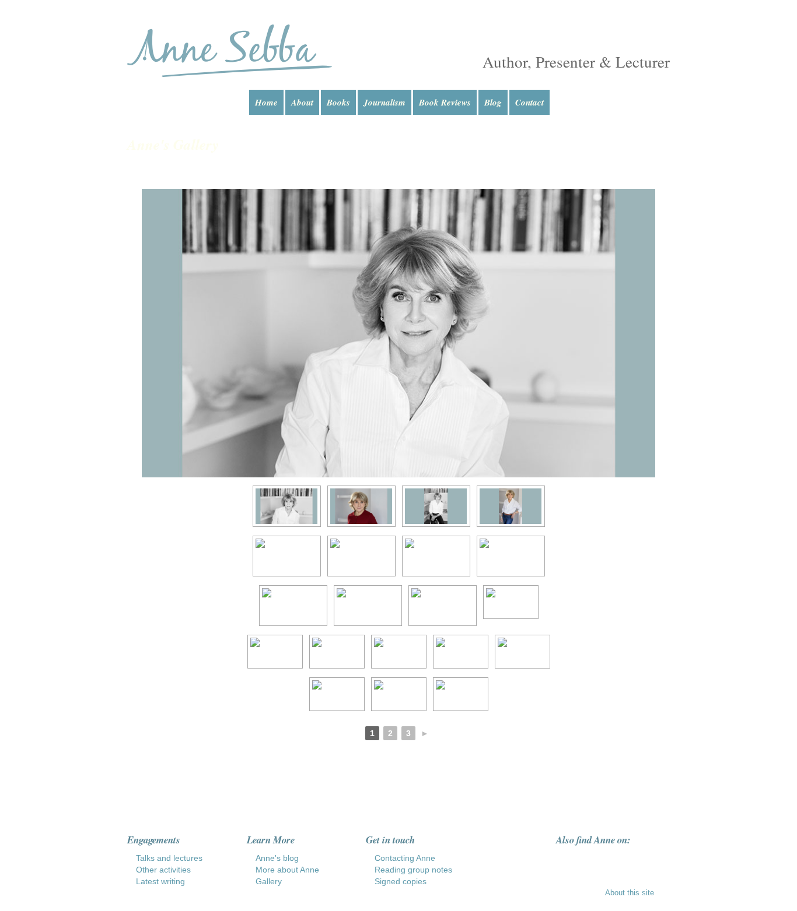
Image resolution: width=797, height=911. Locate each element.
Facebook (562, 859)
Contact (529, 102)
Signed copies (401, 881)
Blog (493, 102)
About (302, 102)
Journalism (384, 102)
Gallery (269, 881)
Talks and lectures (169, 858)
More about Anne (287, 869)
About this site (629, 892)
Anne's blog (277, 858)
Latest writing (160, 881)
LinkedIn (629, 859)
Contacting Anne (405, 858)
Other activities (163, 869)
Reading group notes (413, 869)
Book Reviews (445, 102)
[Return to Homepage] (229, 50)
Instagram (584, 859)
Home (266, 102)
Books (338, 102)
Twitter (606, 859)
